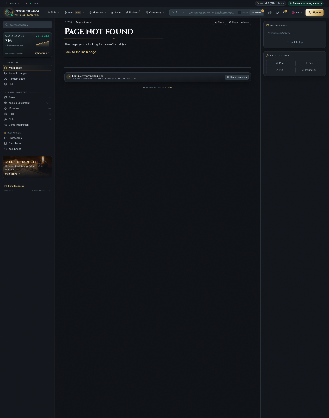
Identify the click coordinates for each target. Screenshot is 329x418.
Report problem (240, 22)
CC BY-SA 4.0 (167, 87)
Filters (259, 12)
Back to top (296, 42)
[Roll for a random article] (270, 12)
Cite (311, 63)
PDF (281, 69)
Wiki (70, 22)
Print (281, 63)
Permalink (310, 69)
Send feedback (16, 186)
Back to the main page (80, 52)
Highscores (40, 53)
